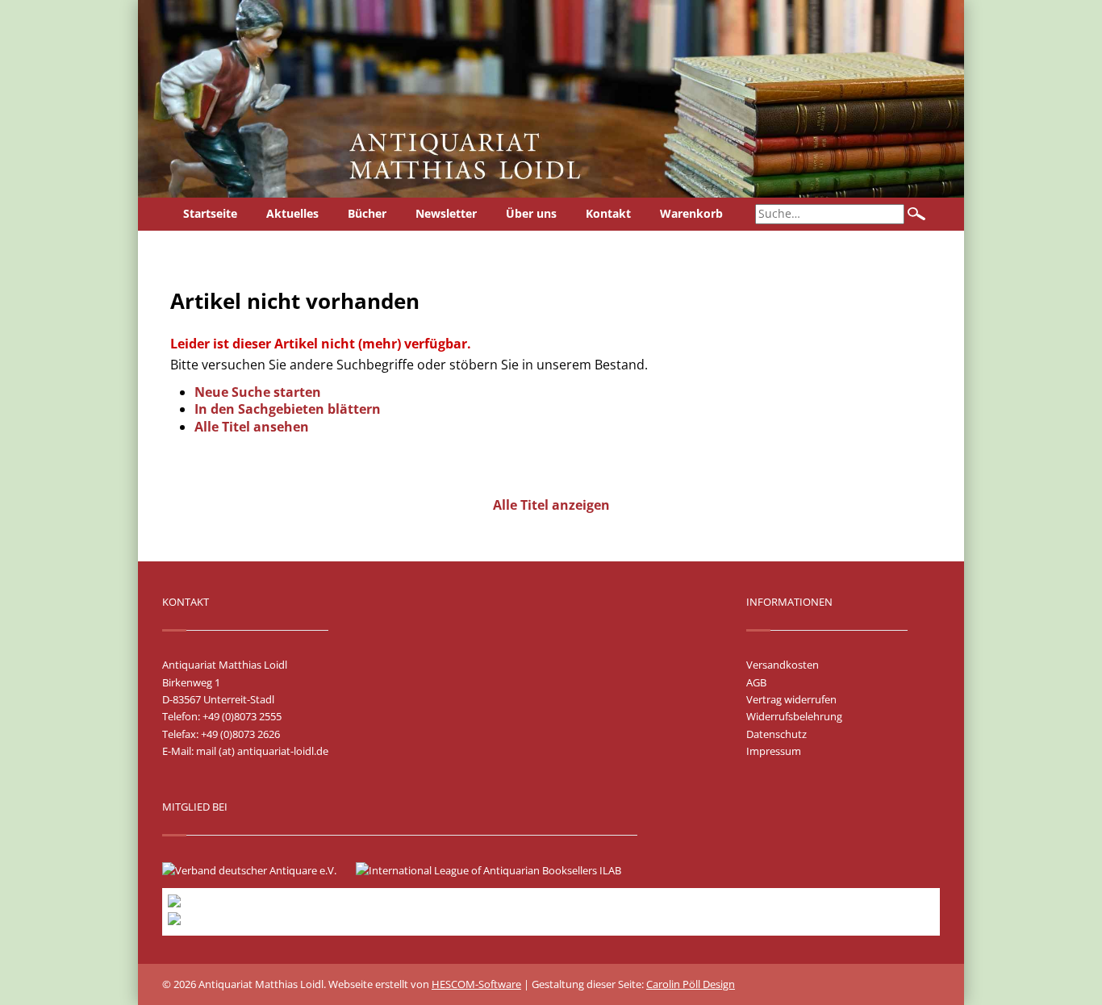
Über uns (531, 213)
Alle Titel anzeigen (551, 505)
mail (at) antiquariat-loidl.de (262, 751)
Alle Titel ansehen (251, 427)
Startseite (210, 213)
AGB (756, 682)
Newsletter (446, 213)
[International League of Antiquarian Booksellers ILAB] (496, 870)
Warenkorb (691, 213)
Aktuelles (292, 213)
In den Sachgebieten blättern (287, 409)
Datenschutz (776, 734)
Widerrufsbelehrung (794, 716)
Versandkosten (782, 664)
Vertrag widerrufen (791, 699)
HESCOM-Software (476, 984)
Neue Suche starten (257, 392)
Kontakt (608, 213)
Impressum (773, 751)
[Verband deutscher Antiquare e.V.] (257, 870)
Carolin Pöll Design (690, 984)
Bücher (367, 213)
